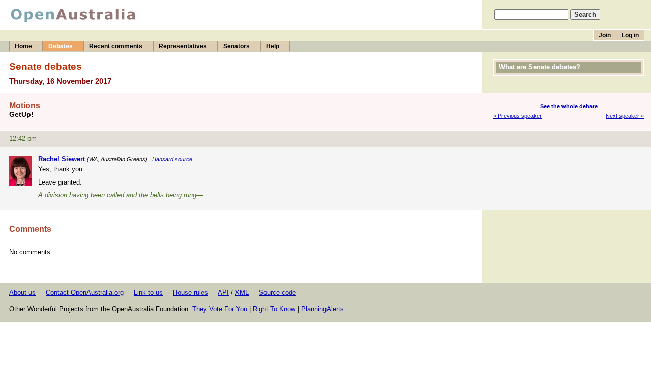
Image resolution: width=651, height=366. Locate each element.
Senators (236, 46)
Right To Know (274, 309)
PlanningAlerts (322, 309)
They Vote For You (219, 309)
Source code (277, 292)
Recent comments (115, 46)
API (223, 292)
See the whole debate (569, 106)
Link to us (148, 292)
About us (22, 292)
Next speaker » (625, 116)
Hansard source (172, 159)
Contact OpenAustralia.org (85, 292)
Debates (60, 46)
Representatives (183, 46)
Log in (630, 35)
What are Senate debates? (539, 67)
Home (23, 46)
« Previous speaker (517, 116)
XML (242, 292)
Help (272, 46)
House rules (190, 292)
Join (605, 35)
